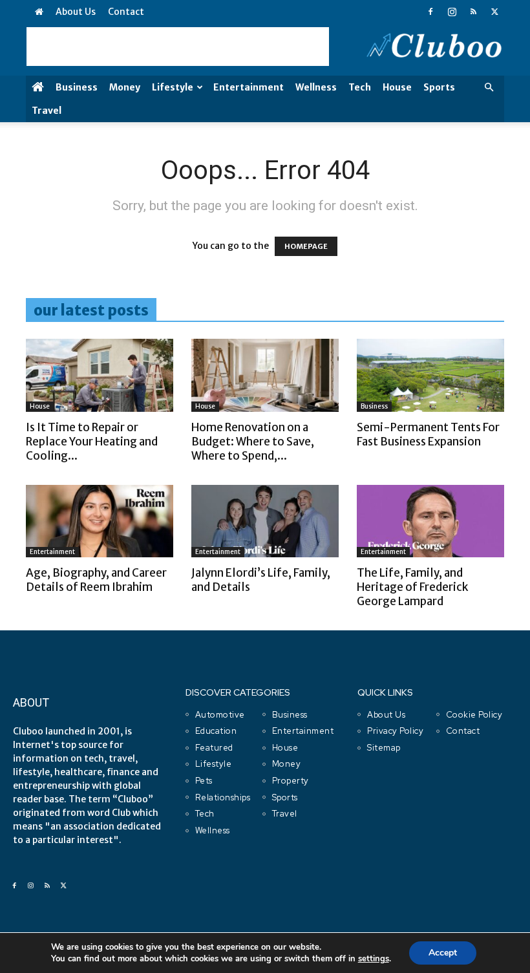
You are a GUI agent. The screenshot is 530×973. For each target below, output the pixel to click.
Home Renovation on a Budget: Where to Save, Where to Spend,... (252, 441)
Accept (443, 952)
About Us (76, 11)
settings (373, 959)
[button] (488, 87)
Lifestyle (172, 87)
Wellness (316, 87)
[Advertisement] (177, 46)
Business (77, 87)
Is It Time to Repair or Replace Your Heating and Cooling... (92, 441)
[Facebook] (430, 11)
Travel (46, 110)
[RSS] (473, 11)
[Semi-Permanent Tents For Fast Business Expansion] (430, 375)
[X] (494, 11)
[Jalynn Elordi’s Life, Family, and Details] (265, 521)
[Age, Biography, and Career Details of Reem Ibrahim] (99, 521)
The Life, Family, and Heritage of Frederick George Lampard (412, 587)
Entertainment (248, 87)
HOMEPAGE (306, 246)
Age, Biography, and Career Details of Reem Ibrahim (96, 580)
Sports (439, 87)
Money (124, 87)
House (397, 87)
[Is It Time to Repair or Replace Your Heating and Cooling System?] (99, 375)
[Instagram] (451, 11)
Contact (126, 11)
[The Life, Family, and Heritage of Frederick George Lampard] (430, 521)
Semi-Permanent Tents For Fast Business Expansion (428, 434)
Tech (359, 87)
